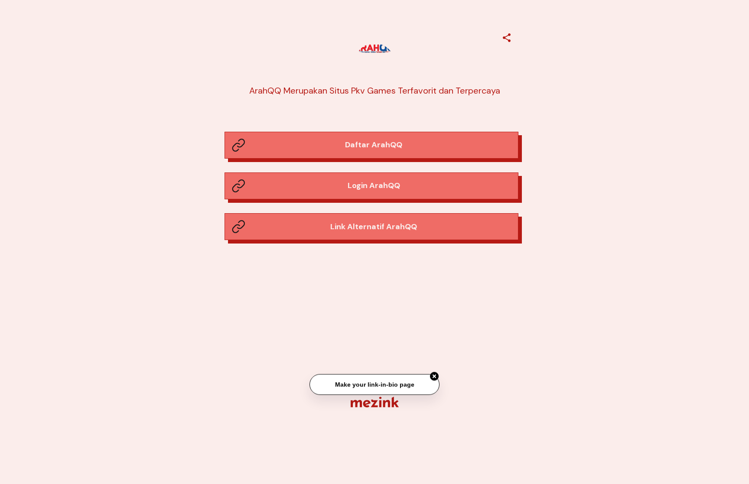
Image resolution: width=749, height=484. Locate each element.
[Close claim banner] (434, 377)
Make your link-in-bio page (374, 384)
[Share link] (507, 36)
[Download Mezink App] (375, 401)
